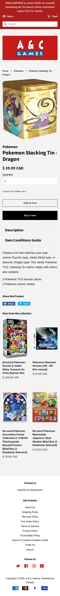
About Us (30, 507)
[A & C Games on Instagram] (34, 566)
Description (14, 230)
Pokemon (19, 71)
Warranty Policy (30, 516)
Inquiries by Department (30, 490)
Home (5, 71)
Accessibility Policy (30, 535)
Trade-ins (30, 544)
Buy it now (30, 215)
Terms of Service (30, 526)
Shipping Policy (30, 512)
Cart (55, 16)
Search (30, 549)
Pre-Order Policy (30, 521)
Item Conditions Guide (23, 240)
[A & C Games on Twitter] (18, 566)
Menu (10, 16)
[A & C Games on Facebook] (26, 566)
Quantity (7, 174)
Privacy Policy (30, 530)
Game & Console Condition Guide (30, 540)
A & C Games (33, 578)
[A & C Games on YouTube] (42, 566)
